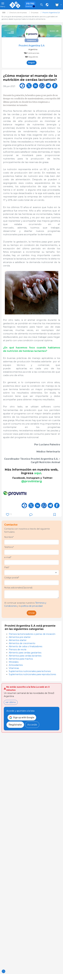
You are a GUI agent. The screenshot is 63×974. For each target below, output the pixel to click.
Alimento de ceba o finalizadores (25, 646)
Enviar (31, 613)
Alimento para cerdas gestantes (25, 652)
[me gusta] (7, 514)
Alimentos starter (18, 640)
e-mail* (7, 557)
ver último (10, 702)
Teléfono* (9, 547)
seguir (31, 62)
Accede (32, 724)
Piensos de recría (17, 649)
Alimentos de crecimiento (22, 643)
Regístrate (15, 724)
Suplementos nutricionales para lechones (30, 671)
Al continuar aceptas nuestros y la (25, 604)
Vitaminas (14, 668)
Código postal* (11, 577)
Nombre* (9, 537)
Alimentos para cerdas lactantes (25, 655)
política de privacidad (31, 606)
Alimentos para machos (21, 659)
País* (6, 567)
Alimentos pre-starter (20, 637)
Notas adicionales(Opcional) (18, 587)
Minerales (13, 662)
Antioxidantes (16, 665)
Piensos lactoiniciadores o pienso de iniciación (32, 634)
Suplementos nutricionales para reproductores (32, 674)
